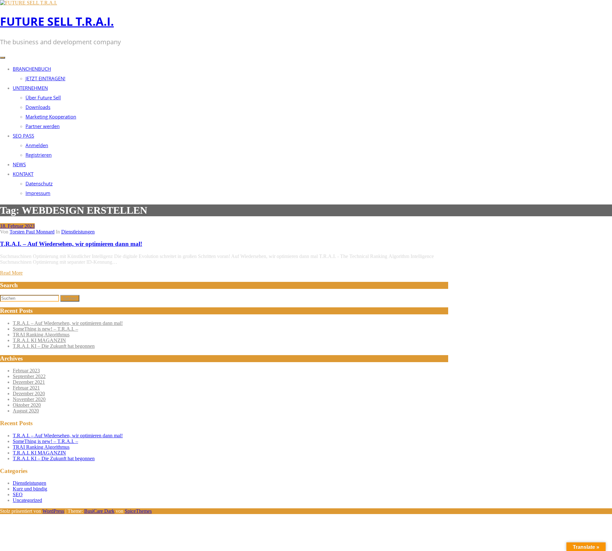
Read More (11, 273)
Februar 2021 (26, 387)
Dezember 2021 (29, 382)
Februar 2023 (26, 370)
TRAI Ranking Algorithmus (41, 334)
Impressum (38, 193)
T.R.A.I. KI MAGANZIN (39, 340)
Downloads (38, 107)
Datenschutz (39, 183)
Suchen (70, 298)
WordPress (53, 511)
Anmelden (37, 145)
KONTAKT (23, 174)
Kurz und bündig (30, 488)
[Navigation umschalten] (2, 58)
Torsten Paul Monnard (32, 231)
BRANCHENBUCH (32, 69)
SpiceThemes (138, 511)
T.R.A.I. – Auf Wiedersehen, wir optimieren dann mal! (71, 243)
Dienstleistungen (78, 231)
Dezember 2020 (29, 393)
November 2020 (29, 399)
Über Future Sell (43, 97)
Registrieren (39, 155)
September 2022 (29, 376)
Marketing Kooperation (51, 116)
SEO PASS (23, 135)
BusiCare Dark (99, 511)
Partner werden (43, 126)
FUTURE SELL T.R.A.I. (57, 21)
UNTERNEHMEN (30, 88)
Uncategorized (27, 500)
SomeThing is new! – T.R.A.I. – (45, 329)
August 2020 (26, 410)
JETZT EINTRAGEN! (45, 78)
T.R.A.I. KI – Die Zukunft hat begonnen (54, 346)
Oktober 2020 (27, 405)
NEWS (19, 164)
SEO (18, 494)
